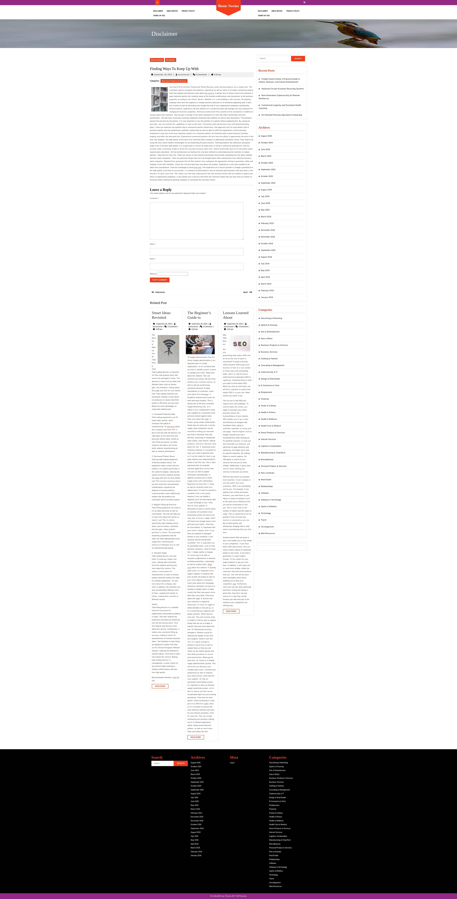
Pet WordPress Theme (221, 896)
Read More (161, 686)
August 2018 (266, 257)
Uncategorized (267, 527)
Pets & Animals (267, 473)
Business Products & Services (174, 81)
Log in (232, 763)
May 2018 (265, 270)
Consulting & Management (272, 365)
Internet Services (268, 439)
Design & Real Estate (270, 379)
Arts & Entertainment (270, 332)
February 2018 (267, 290)
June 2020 (265, 203)
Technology (266, 513)
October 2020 (267, 176)
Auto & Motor (267, 338)
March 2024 (266, 156)
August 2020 (266, 190)
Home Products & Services (273, 433)
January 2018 (267, 297)
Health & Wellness (269, 419)
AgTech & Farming (269, 325)
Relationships (267, 486)
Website (153, 274)
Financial (265, 399)
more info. (198, 167)
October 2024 (267, 143)
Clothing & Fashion (269, 359)
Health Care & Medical (271, 426)
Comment (154, 198)
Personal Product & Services (274, 466)
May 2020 (265, 210)
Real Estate (266, 480)
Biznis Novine (228, 6)
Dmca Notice (172, 11)
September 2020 (268, 183)
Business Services (269, 352)
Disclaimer (158, 11)
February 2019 (267, 223)
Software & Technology (271, 500)
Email (153, 259)
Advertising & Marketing (271, 318)
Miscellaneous (267, 459)
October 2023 (267, 163)
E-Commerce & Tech (270, 385)
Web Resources (268, 533)
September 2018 (268, 250)
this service (209, 93)
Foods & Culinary (268, 406)
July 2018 (265, 264)
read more (171, 426)
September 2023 (268, 169)
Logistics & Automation (271, 446)
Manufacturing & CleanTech (273, 453)
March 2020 (266, 217)
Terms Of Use (159, 16)
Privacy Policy (188, 11)
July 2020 (265, 196)
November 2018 (268, 237)
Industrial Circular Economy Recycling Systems (282, 89)
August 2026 (266, 136)
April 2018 (265, 277)
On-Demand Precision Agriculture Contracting (281, 115)
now (208, 657)
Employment (266, 392)
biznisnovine (183, 75)
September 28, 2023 (163, 75)
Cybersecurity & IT (269, 372)
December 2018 (268, 230)
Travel (263, 520)
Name (153, 244)
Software (265, 493)
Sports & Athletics (269, 506)
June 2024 (265, 149)
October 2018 (267, 243)
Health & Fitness (268, 412)
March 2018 (266, 284)
